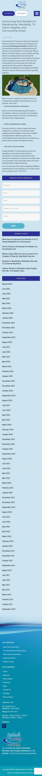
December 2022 (8, 497)
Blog (4, 686)
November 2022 (8, 502)
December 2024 (8, 381)
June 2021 (6, 580)
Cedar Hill (11, 748)
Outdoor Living (8, 661)
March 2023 (6, 483)
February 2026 (7, 313)
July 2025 (6, 347)
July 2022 (6, 517)
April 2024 (6, 420)
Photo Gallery (8, 679)
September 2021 (8, 565)
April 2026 (6, 303)
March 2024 (6, 425)
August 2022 (7, 512)
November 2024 (8, 386)
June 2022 (6, 522)
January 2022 (7, 546)
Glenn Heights (15, 751)
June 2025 (6, 352)
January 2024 (7, 434)
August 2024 (7, 400)
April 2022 (6, 531)
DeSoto (19, 748)
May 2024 (6, 415)
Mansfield (6, 751)
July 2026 (6, 289)
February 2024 (7, 430)
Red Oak (5, 753)
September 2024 (8, 396)
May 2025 (6, 357)
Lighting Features (9, 658)
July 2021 (6, 575)
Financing (6, 682)
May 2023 (6, 473)
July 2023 (6, 464)
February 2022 (7, 541)
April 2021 (6, 590)
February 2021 (7, 599)
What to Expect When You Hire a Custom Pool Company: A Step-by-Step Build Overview (20, 255)
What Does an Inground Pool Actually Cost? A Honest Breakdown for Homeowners (20, 240)
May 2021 (6, 585)
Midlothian (26, 748)
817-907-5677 (9, 13)
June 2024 (6, 410)
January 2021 (7, 604)
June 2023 (6, 468)
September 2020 (8, 609)
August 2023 (7, 459)
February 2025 (7, 371)
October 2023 (7, 449)
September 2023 (8, 454)
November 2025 (8, 328)
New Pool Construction (11, 647)
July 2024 (6, 405)
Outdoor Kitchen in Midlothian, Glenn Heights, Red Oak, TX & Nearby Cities (19, 269)
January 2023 (7, 493)
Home (5, 671)
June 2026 (6, 294)
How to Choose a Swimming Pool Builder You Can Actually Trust (20, 248)
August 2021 (7, 570)
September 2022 (8, 507)
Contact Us (7, 690)
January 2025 (7, 376)
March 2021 (6, 595)
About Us (6, 675)
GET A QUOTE (21, 13)
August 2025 (7, 342)
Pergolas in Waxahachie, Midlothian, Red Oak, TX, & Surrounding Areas (20, 262)
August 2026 (7, 284)
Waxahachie (26, 751)
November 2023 (8, 444)
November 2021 (8, 556)
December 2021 (8, 551)
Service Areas (8, 697)
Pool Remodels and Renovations (14, 651)
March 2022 (6, 536)
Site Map (6, 693)
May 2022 (6, 527)
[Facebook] (4, 726)
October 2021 (7, 561)
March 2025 (6, 366)
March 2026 (6, 308)
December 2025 (8, 323)
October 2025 (7, 332)
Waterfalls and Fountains (12, 654)
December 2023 (8, 439)
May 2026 (6, 298)
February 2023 (7, 488)
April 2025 (6, 362)
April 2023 (6, 478)
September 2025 (8, 337)
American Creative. (27, 773)
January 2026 (7, 318)
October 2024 (7, 391)
